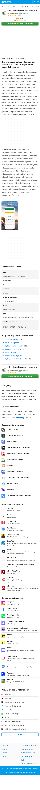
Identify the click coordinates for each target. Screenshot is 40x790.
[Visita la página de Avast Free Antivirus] (20, 19)
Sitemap (4, 756)
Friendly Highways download (11, 349)
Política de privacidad (28, 753)
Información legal (26, 756)
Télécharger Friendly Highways (11, 356)
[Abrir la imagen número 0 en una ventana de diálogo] (9, 215)
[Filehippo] (6, 2)
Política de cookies (27, 749)
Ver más (20, 734)
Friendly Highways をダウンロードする (14, 359)
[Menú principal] (38, 2)
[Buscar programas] (34, 2)
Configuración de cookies (29, 763)
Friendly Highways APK (22, 10)
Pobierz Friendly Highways (10, 343)
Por (14, 13)
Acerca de (4, 745)
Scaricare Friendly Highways (11, 339)
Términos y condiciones (28, 745)
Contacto (4, 749)
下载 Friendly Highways (9, 352)
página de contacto (15, 418)
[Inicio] (2, 7)
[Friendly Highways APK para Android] (3, 12)
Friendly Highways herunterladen (12, 346)
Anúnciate (4, 753)
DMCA (23, 760)
